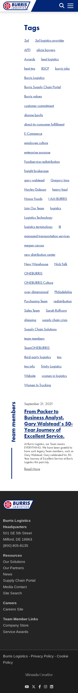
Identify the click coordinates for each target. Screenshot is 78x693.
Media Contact (15, 587)
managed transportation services (47, 236)
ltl (60, 226)
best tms (29, 68)
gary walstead (34, 180)
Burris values (33, 96)
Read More (32, 469)
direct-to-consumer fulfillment (44, 124)
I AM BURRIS (57, 198)
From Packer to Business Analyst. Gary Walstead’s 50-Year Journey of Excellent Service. (48, 423)
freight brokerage (36, 171)
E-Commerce (33, 133)
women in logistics (54, 375)
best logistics (50, 59)
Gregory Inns (60, 180)
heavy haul (60, 189)
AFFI (27, 50)
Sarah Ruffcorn (56, 310)
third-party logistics (37, 357)
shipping (30, 320)
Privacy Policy (42, 656)
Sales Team (32, 310)
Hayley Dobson (35, 189)
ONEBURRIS (33, 273)
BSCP (45, 68)
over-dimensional (36, 292)
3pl (26, 40)
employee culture (36, 142)
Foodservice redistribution (42, 161)
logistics (55, 208)
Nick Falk (60, 264)
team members (34, 338)
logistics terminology (38, 226)
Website (30, 375)
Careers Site (13, 609)
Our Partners (13, 568)
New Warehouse (36, 264)
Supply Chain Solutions (40, 329)
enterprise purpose (37, 152)
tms (59, 357)
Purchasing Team (36, 301)
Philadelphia (63, 292)
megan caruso (34, 245)
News (7, 574)
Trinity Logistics (51, 366)
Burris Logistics (34, 77)
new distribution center (39, 254)
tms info (29, 366)
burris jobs (62, 68)
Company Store (16, 625)
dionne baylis (33, 115)
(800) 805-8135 (15, 546)
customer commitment (39, 105)
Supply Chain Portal (19, 580)
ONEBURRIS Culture (38, 282)
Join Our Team (34, 208)
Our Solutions (14, 562)
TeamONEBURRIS (37, 347)
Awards (29, 59)
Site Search (12, 593)
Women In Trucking (37, 385)
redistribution (63, 301)
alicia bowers (46, 50)
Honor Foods (33, 198)
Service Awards (15, 632)
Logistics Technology (38, 217)
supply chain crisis (54, 320)
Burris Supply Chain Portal (42, 87)
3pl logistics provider (49, 40)
